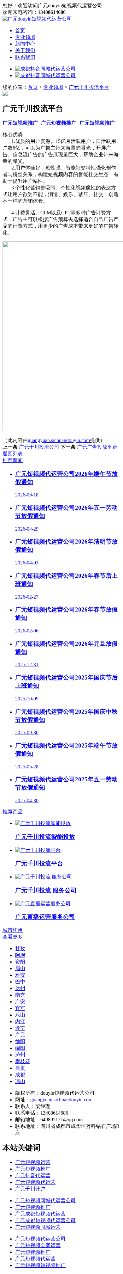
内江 (20, 1021)
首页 (20, 30)
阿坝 (20, 955)
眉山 (20, 968)
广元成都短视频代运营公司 (45, 1220)
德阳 (20, 1041)
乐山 (20, 1015)
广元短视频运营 (32, 1162)
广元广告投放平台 (97, 447)
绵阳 (20, 1048)
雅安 (20, 975)
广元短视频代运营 (35, 1182)
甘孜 (20, 948)
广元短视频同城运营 (38, 1227)
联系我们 (25, 57)
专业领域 (25, 37)
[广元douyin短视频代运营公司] (37, 19)
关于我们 (25, 50)
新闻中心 (25, 43)
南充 (20, 995)
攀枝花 (22, 1061)
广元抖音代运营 (32, 1175)
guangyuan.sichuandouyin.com (59, 440)
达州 (20, 988)
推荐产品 (13, 811)
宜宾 (20, 1008)
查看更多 (13, 936)
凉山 (20, 1081)
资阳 (20, 961)
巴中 (20, 981)
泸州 (20, 1054)
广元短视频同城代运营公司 (45, 1200)
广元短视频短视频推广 (40, 1265)
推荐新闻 (13, 460)
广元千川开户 (30, 1188)
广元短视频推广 (20, 123)
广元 (20, 1034)
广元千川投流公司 (39, 447)
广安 (20, 1001)
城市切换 (13, 930)
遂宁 (20, 1028)
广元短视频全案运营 (38, 1245)
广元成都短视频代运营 (40, 1213)
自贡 (20, 1068)
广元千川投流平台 (89, 87)
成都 (20, 1074)
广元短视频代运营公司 (40, 1238)
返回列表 (13, 453)
